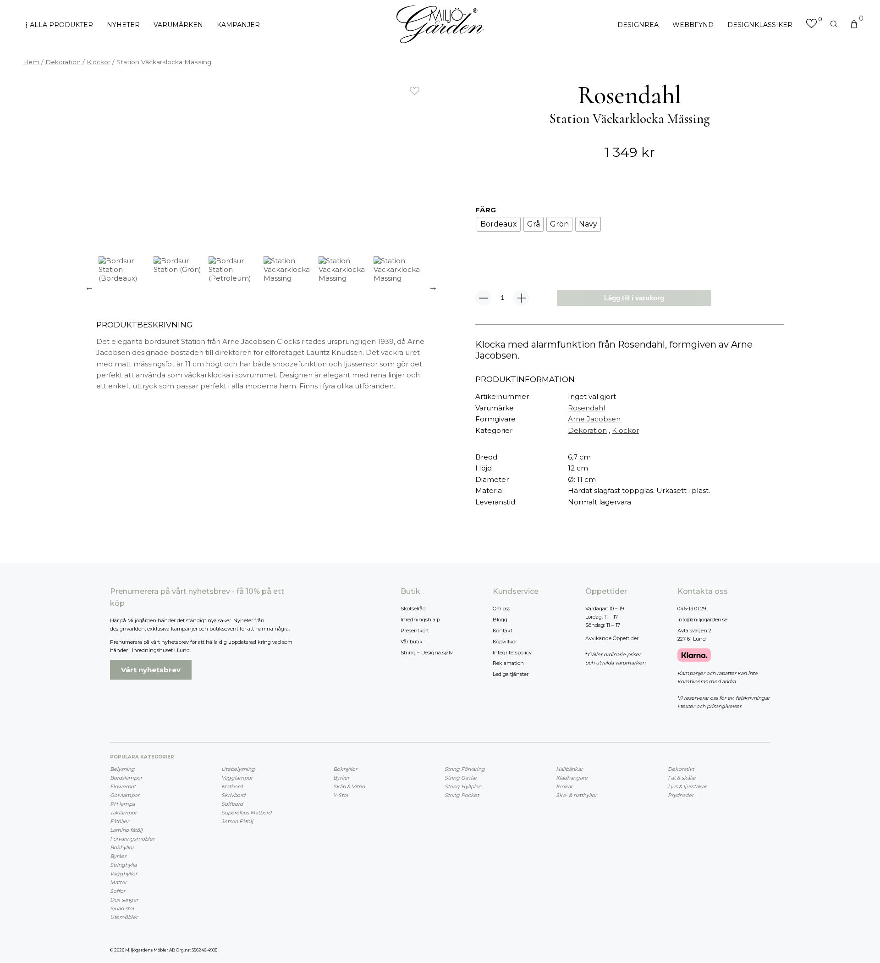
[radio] (498, 224)
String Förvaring (465, 769)
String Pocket (462, 795)
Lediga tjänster (510, 674)
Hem (31, 62)
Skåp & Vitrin (349, 786)
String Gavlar (461, 778)
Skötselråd (413, 608)
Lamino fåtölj (126, 830)
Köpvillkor (505, 641)
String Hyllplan (463, 786)
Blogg (500, 619)
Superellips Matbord (246, 812)
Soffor (117, 891)
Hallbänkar (569, 769)
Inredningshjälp (420, 619)
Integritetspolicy (512, 652)
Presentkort (415, 630)
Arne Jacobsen (594, 419)
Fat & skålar (682, 778)
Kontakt (502, 630)
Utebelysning (238, 769)
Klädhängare (572, 778)
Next (433, 287)
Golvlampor (124, 795)
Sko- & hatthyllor (576, 795)
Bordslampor (126, 778)
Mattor (118, 882)
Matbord (231, 786)
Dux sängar (124, 900)
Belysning (122, 769)
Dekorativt (681, 769)
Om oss (501, 608)
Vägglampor (237, 778)
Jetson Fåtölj (237, 821)
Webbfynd (693, 25)
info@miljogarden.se (702, 619)
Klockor (98, 62)
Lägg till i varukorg (634, 298)
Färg (485, 209)
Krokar (564, 786)
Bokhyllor (122, 847)
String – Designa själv (427, 652)
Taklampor (123, 812)
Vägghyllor (123, 873)
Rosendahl (586, 408)
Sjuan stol (122, 908)
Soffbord (232, 804)
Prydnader (680, 795)
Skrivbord (233, 795)
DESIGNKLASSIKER (759, 25)
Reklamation (508, 663)
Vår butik (412, 641)
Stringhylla (123, 865)
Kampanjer (238, 25)
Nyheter (123, 25)
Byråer (118, 856)
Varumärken (178, 25)
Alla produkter (61, 25)
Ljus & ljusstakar (687, 786)
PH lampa (122, 804)
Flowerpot (123, 786)
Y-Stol (340, 795)
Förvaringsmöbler (132, 839)
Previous (89, 287)
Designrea (638, 25)
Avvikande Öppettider (611, 638)
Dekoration (63, 62)
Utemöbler (124, 917)
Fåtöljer (119, 821)
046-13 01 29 (691, 608)
